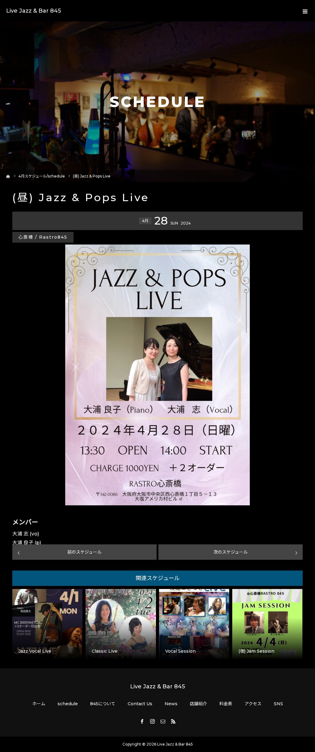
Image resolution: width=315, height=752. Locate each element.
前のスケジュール (84, 552)
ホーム (38, 704)
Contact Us (140, 704)
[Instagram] (152, 721)
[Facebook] (142, 721)
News (171, 704)
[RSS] (173, 721)
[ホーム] (8, 175)
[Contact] (163, 721)
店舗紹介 (198, 704)
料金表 (225, 704)
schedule (68, 704)
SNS (278, 704)
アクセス (253, 704)
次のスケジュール (230, 552)
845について (102, 704)
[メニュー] (304, 11)
